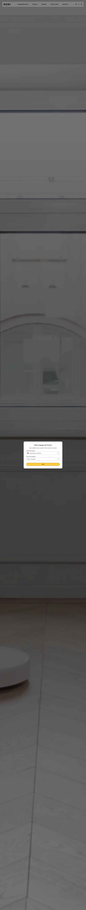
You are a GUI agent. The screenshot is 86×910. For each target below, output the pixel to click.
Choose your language (30, 456)
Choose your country (30, 450)
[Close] (61, 443)
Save (43, 464)
